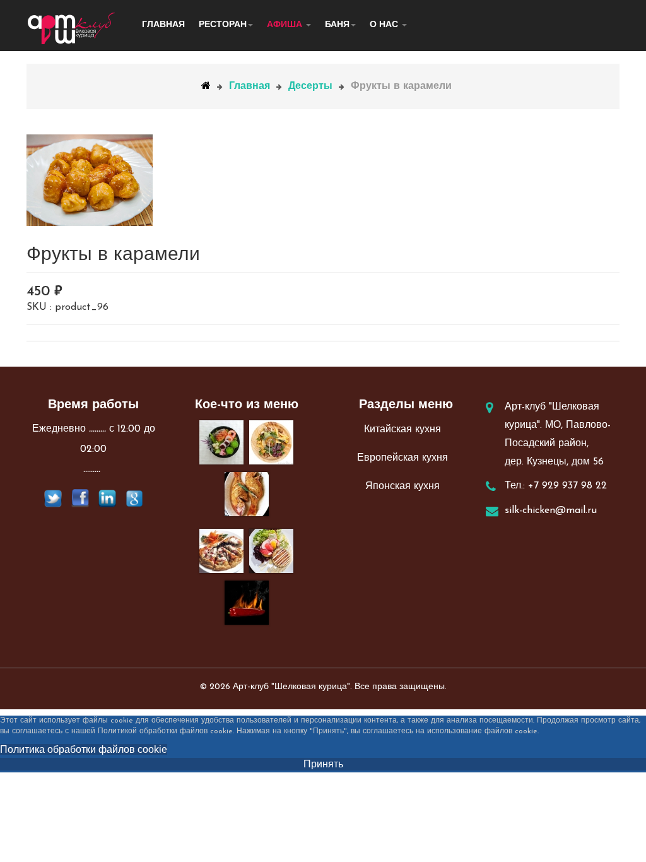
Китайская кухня (402, 430)
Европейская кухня (402, 458)
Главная (163, 25)
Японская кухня (402, 486)
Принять (323, 764)
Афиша (286, 25)
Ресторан (223, 25)
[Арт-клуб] (71, 28)
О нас (385, 25)
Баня (337, 25)
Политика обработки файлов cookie (83, 749)
